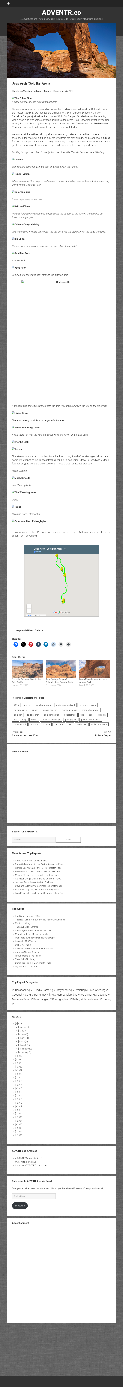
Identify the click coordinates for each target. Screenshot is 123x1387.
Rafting (76, 999)
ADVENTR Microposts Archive (29, 1158)
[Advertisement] (61, 1274)
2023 (19, 1063)
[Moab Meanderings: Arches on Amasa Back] (94, 669)
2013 (19, 1099)
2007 (19, 1121)
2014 (19, 1095)
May (24, 1038)
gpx (90, 715)
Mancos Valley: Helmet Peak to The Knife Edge (36, 875)
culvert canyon (50, 710)
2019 (19, 1077)
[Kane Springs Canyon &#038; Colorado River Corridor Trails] (61, 669)
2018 (19, 1081)
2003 (19, 1135)
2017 (19, 1085)
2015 (19, 1092)
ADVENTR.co (61, 13)
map (24, 719)
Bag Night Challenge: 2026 (27, 916)
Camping (48, 990)
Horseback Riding (67, 994)
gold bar (18, 715)
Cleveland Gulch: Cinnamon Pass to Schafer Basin (39, 886)
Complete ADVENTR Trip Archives (31, 1165)
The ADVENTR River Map (26, 927)
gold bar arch (33, 715)
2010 (19, 1110)
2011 (19, 1106)
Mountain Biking (21, 999)
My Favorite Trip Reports (26, 966)
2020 (19, 1074)
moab (34, 719)
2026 (20, 1023)
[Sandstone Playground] (26, 427)
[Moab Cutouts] (21, 478)
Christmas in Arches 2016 (25, 735)
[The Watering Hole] (24, 492)
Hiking (41, 698)
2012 (19, 1103)
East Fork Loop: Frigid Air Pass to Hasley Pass (37, 889)
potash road (20, 724)
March (25, 1045)
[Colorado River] (22, 192)
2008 (19, 1117)
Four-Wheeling (97, 990)
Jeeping (102, 994)
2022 (19, 1067)
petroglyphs (70, 719)
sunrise (46, 724)
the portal (58, 724)
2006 (19, 1124)
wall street (82, 724)
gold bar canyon (51, 715)
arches (27, 705)
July (23, 1031)
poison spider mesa (90, 719)
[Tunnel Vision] (21, 174)
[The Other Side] (22, 98)
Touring (106, 999)
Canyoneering (64, 990)
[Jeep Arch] (19, 267)
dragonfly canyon (90, 710)
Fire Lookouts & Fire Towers (28, 956)
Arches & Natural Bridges (27, 952)
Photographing (60, 999)
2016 (16, 705)
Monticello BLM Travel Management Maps (35, 938)
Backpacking (22, 990)
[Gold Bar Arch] (21, 253)
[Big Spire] (18, 238)
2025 (19, 1056)
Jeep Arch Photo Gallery (29, 630)
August (25, 1027)
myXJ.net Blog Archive (25, 1162)
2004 (19, 1131)
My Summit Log (22, 923)
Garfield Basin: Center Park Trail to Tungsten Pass (38, 868)
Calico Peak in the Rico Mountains (31, 860)
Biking (36, 990)
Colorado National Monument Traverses (34, 948)
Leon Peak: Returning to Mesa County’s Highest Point (40, 893)
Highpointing (36, 994)
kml (15, 719)
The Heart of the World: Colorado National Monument (40, 920)
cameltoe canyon (43, 705)
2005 (19, 1128)
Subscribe (20, 1205)
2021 (19, 1070)
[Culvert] (17, 159)
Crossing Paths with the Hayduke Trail (33, 930)
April (24, 1041)
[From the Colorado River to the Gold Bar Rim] (27, 669)
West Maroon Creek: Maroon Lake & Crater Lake (37, 871)
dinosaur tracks (69, 710)
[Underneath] (61, 340)
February (26, 1049)
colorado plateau (88, 705)
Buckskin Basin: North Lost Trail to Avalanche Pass (39, 864)
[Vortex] (17, 449)
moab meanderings (51, 719)
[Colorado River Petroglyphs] (29, 521)
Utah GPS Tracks (23, 945)
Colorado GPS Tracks (25, 941)
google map (70, 715)
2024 (19, 1059)
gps (82, 715)
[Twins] (16, 506)
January (25, 1052)
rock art (34, 724)
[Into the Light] (20, 442)
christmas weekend (65, 705)
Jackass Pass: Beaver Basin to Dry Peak (34, 882)
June (24, 1034)
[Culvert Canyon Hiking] (25, 224)
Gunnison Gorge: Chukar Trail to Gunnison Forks (38, 879)
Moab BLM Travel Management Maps (32, 934)
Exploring (28, 698)
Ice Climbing (87, 994)
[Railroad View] (21, 206)
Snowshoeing (91, 999)
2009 (19, 1113)
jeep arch (101, 715)
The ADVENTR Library (25, 959)
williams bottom (99, 724)
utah (70, 724)
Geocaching (19, 994)
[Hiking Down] (20, 413)
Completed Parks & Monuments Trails (33, 963)
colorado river (20, 710)
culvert (35, 710)
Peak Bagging (41, 999)
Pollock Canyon (103, 735)
